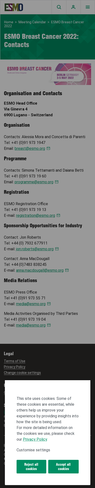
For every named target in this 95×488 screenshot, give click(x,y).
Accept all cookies (63, 466)
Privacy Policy (35, 439)
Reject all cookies (31, 466)
